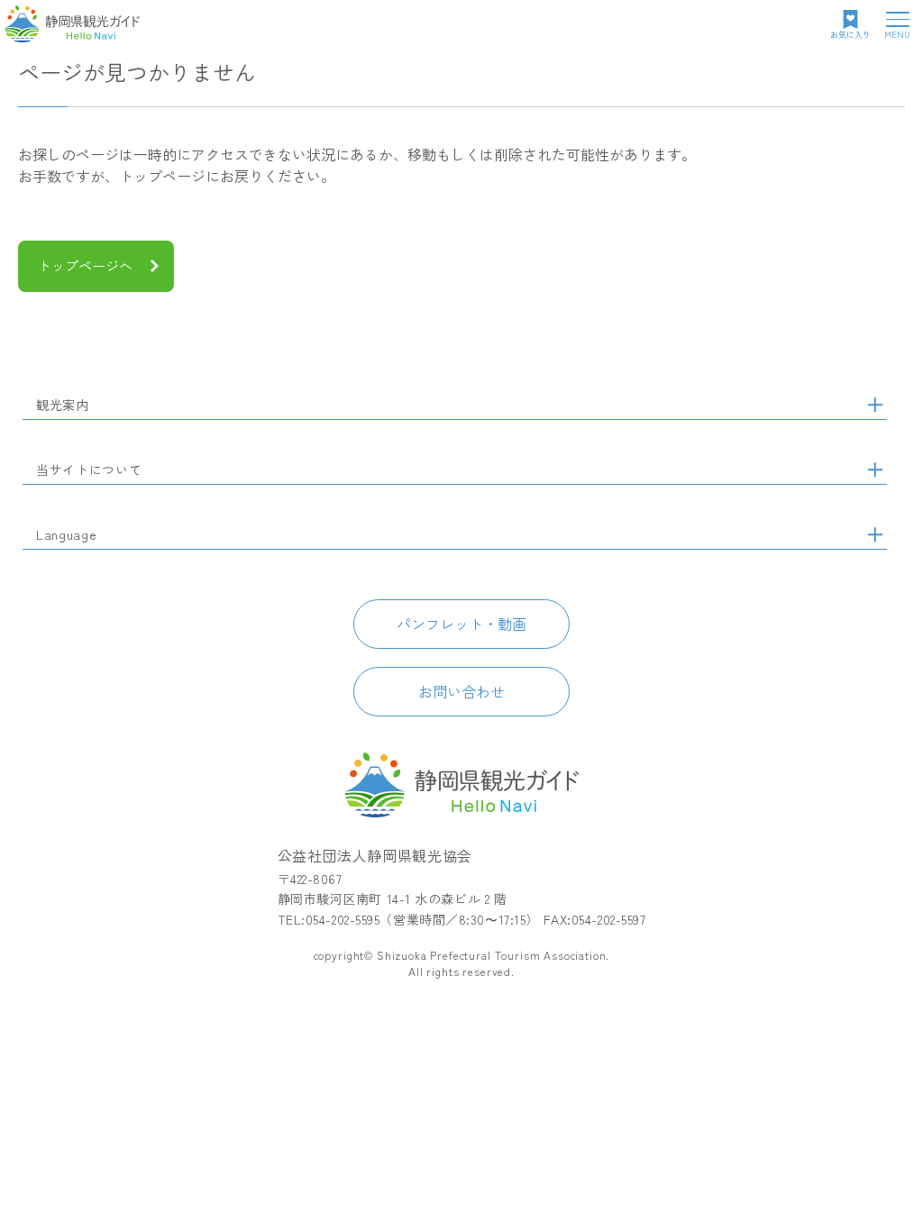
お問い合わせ (461, 691)
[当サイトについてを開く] (875, 469)
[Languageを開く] (875, 534)
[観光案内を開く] (875, 404)
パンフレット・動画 (461, 623)
